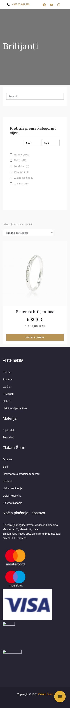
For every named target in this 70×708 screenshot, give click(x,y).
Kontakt (7, 481)
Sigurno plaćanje (12, 502)
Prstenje (22, 171)
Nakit (20, 160)
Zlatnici (21, 183)
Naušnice (21, 166)
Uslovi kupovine (12, 495)
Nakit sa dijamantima (15, 408)
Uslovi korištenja (12, 488)
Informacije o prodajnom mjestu (21, 473)
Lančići (7, 386)
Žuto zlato (8, 437)
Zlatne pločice (24, 177)
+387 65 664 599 (20, 4)
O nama (7, 459)
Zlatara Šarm (45, 694)
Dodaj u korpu (35, 337)
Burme (21, 154)
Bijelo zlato (9, 430)
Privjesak (8, 393)
